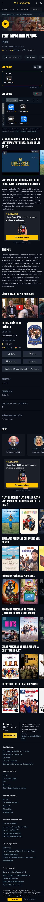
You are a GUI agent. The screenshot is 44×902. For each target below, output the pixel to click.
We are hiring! (9, 735)
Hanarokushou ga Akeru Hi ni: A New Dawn (19, 851)
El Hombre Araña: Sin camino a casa (16, 751)
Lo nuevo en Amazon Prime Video (15, 827)
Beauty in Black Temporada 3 (13, 882)
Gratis (21, 100)
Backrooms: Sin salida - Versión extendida (18, 764)
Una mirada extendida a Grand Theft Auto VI (19, 857)
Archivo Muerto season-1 (12, 885)
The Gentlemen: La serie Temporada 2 (16, 875)
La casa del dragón (9, 778)
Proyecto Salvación (10, 761)
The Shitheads (8, 861)
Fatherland (7, 848)
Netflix (5, 799)
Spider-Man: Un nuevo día (12, 754)
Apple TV (6, 806)
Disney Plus (7, 809)
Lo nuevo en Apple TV (11, 830)
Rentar (9, 74)
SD (38, 100)
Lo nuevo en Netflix (10, 824)
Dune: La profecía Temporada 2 (14, 872)
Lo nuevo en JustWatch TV (12, 836)
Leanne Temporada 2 (10, 878)
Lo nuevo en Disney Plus (12, 833)
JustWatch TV (8, 812)
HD (33, 100)
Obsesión (6, 757)
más (24, 171)
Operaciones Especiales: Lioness (14, 788)
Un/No (5, 775)
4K (28, 100)
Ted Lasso (6, 785)
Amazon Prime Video (10, 803)
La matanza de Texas (10, 854)
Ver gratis (31, 57)
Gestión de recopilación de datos (31, 737)
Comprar (3, 120)
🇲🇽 (36, 93)
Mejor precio (12, 100)
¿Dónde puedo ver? (12, 57)
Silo (4, 782)
